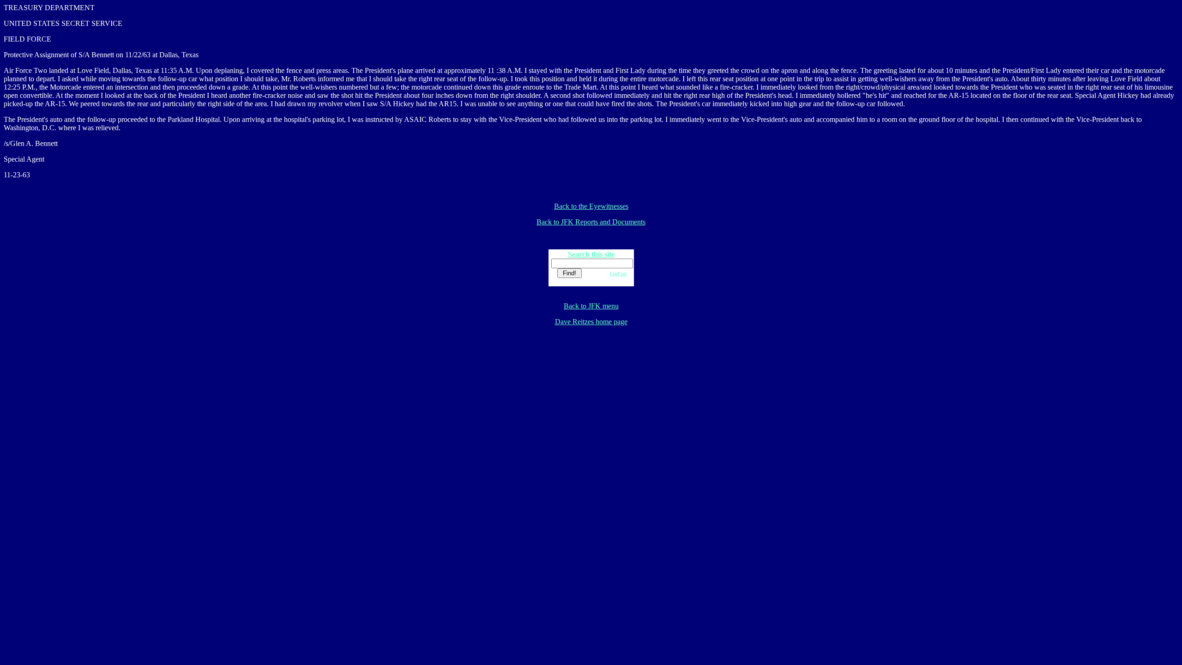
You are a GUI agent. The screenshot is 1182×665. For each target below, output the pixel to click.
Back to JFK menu (591, 306)
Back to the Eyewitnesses (591, 206)
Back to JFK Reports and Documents (591, 222)
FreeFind (618, 273)
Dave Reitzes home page (591, 322)
